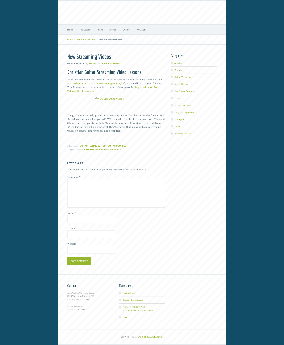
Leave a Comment (111, 63)
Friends (178, 70)
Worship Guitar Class (142, 12)
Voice (177, 126)
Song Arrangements (184, 112)
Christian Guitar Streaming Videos (100, 149)
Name (71, 212)
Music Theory (181, 84)
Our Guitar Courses (114, 145)
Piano (177, 98)
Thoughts (179, 119)
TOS (125, 317)
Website (71, 243)
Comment (73, 176)
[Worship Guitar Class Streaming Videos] (116, 103)
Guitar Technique (90, 145)
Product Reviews (182, 105)
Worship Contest (183, 133)
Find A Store (129, 293)
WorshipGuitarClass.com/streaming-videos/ (96, 83)
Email (71, 228)
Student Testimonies (133, 300)
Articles (178, 63)
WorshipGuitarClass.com (150, 337)
